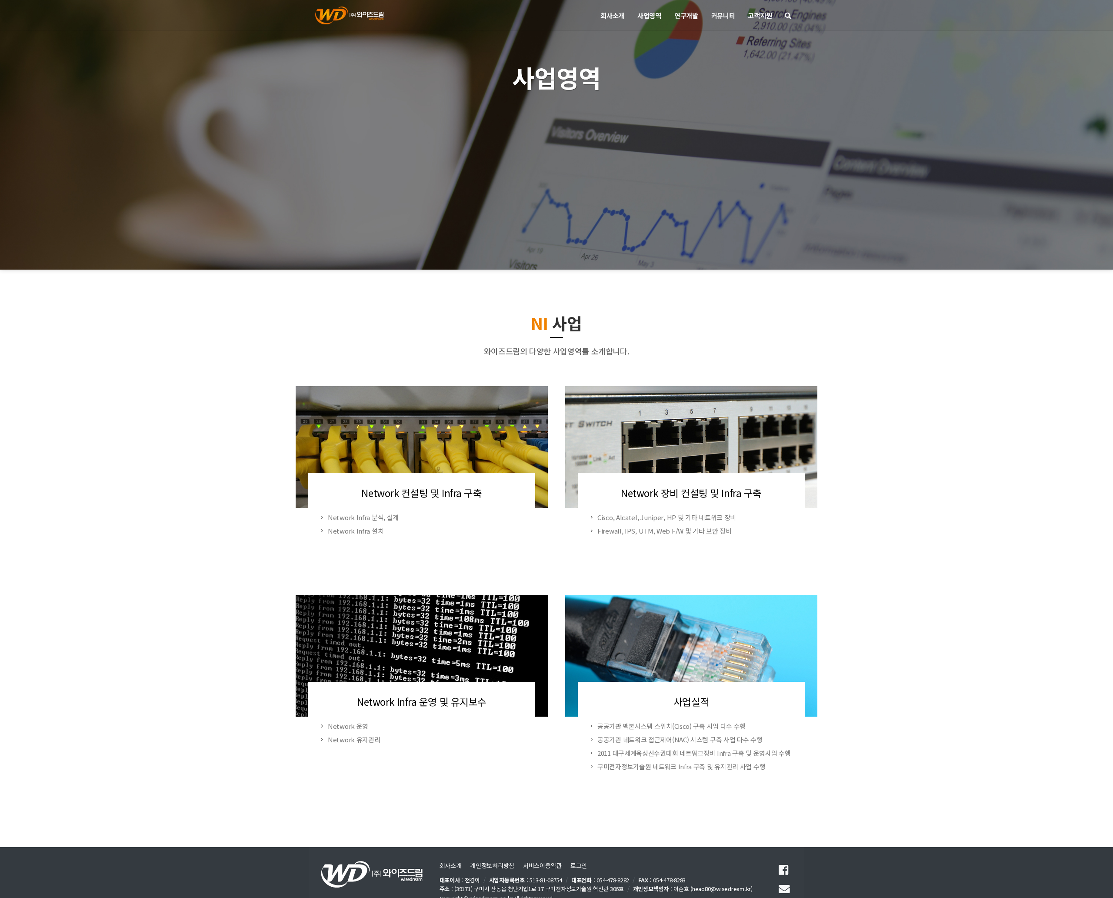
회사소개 (451, 865)
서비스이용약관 (542, 865)
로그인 (578, 865)
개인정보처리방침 (492, 865)
